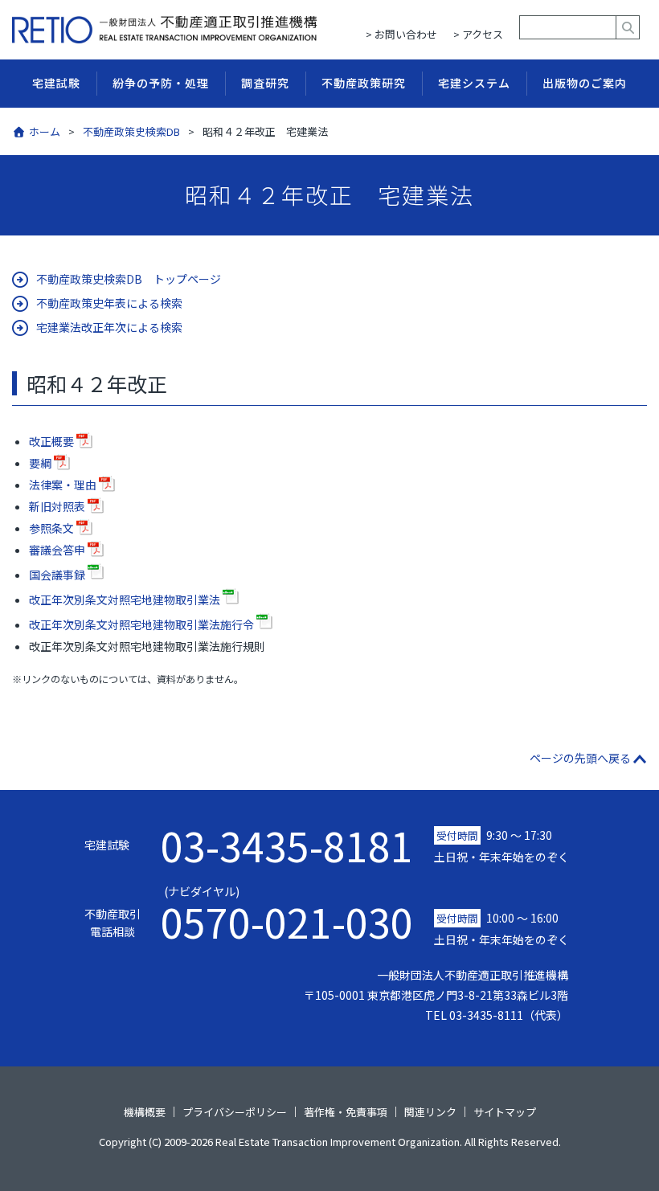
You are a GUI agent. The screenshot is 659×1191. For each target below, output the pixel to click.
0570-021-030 (287, 913)
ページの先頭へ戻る (580, 758)
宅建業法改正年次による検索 (109, 327)
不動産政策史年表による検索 (109, 303)
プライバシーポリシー (234, 1111)
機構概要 (145, 1111)
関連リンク (430, 1111)
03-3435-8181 (287, 845)
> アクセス (478, 34)
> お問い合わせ (401, 34)
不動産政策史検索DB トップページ (128, 279)
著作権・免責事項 (345, 1111)
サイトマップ (504, 1111)
